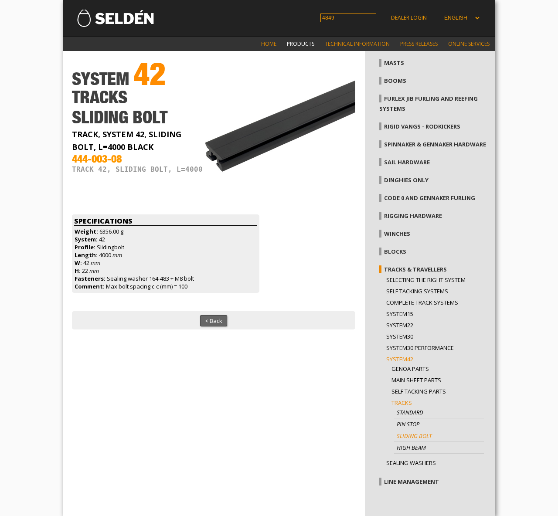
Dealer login (409, 17)
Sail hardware (407, 162)
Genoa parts (410, 369)
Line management (411, 481)
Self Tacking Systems (417, 291)
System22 (399, 325)
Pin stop (408, 424)
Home (268, 44)
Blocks (395, 251)
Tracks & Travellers (415, 269)
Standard (410, 412)
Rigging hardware (413, 216)
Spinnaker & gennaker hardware (435, 144)
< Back (213, 321)
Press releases (419, 44)
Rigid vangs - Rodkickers (422, 126)
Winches (397, 234)
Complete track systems (422, 302)
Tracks (401, 403)
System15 (399, 314)
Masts (394, 63)
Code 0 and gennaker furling (429, 198)
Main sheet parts (416, 380)
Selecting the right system (426, 280)
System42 (399, 359)
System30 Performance (420, 348)
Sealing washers (411, 463)
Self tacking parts (418, 391)
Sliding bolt (414, 436)
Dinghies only (406, 180)
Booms (395, 81)
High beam (411, 448)
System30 (399, 336)
